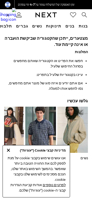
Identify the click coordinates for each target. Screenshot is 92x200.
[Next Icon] (46, 14)
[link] (84, 15)
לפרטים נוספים (54, 185)
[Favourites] (73, 15)
